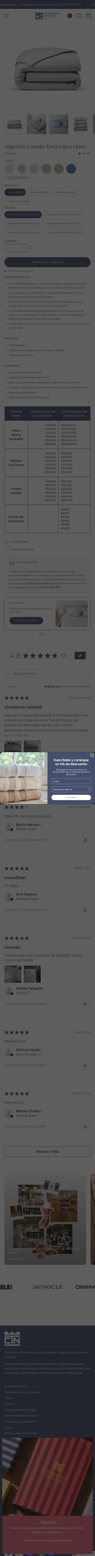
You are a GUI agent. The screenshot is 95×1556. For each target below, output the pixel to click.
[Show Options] (89, 789)
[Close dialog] (92, 754)
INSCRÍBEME (71, 797)
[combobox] (70, 789)
